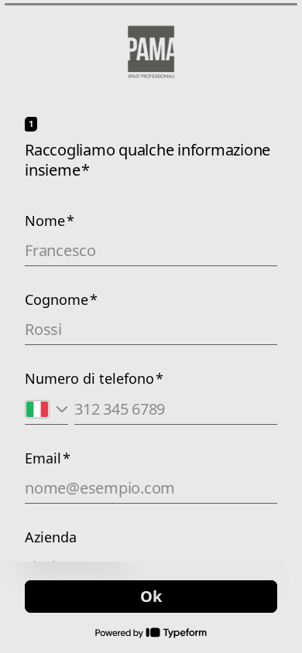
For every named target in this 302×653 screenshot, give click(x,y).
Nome (49, 220)
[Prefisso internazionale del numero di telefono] (46, 409)
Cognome (61, 299)
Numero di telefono (94, 378)
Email (47, 458)
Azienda (51, 537)
